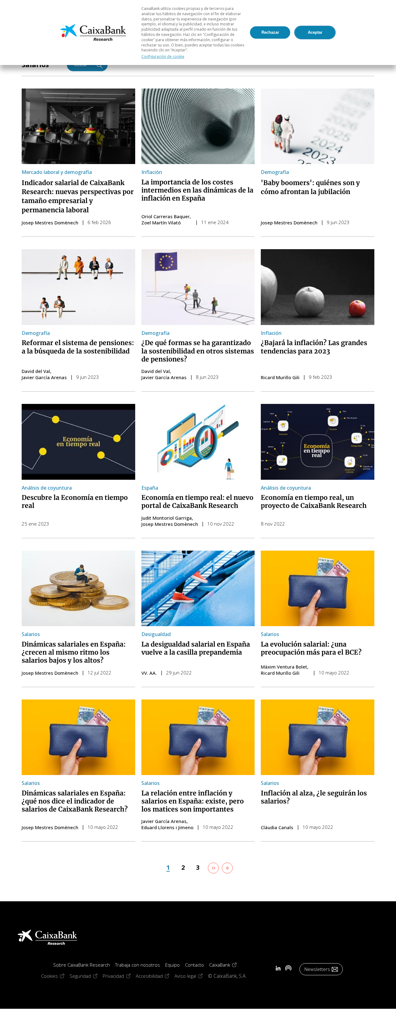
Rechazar (270, 32)
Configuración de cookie (162, 56)
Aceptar (315, 32)
